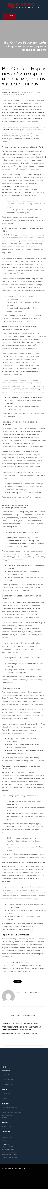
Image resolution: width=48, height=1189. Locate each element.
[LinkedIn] (8, 1185)
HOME (4, 1067)
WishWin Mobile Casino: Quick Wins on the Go (21, 1033)
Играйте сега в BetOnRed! (15, 935)
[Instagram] (17, 1185)
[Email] (21, 1185)
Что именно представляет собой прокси (20, 1023)
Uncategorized (19, 95)
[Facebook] (4, 1185)
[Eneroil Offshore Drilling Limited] (24, 1058)
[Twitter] (13, 1185)
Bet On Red (7, 130)
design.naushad (11, 92)
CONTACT (5, 1144)
